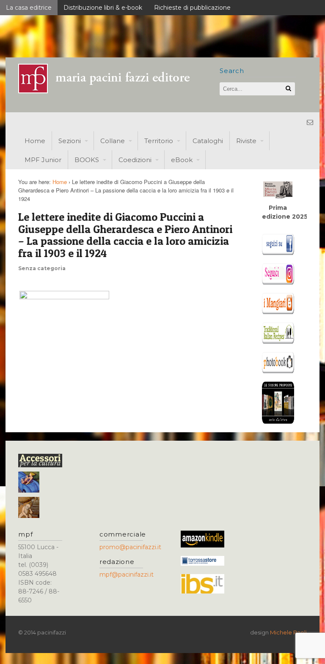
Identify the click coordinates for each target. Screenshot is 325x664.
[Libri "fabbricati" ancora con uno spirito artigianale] (109, 91)
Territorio (158, 141)
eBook (182, 160)
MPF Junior (43, 160)
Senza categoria (42, 268)
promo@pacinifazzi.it (130, 547)
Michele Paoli (288, 632)
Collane (112, 141)
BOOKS (86, 160)
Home (35, 141)
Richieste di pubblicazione (192, 7)
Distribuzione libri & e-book (102, 7)
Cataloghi (208, 141)
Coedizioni (134, 160)
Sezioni (69, 141)
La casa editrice (29, 7)
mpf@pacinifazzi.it (126, 574)
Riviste (246, 141)
